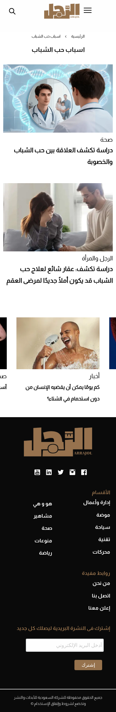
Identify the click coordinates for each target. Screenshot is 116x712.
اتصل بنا (101, 595)
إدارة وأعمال (96, 502)
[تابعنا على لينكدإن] (49, 472)
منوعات (43, 540)
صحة (106, 139)
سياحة (102, 527)
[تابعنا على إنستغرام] (72, 472)
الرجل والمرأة (97, 258)
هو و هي (42, 503)
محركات (101, 552)
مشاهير (43, 516)
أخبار (94, 376)
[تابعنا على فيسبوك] (84, 472)
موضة (103, 515)
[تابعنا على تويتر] (60, 472)
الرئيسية (78, 36)
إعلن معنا (99, 608)
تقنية (104, 539)
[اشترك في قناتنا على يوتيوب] (37, 472)
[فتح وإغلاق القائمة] (88, 11)
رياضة (45, 553)
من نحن (101, 583)
